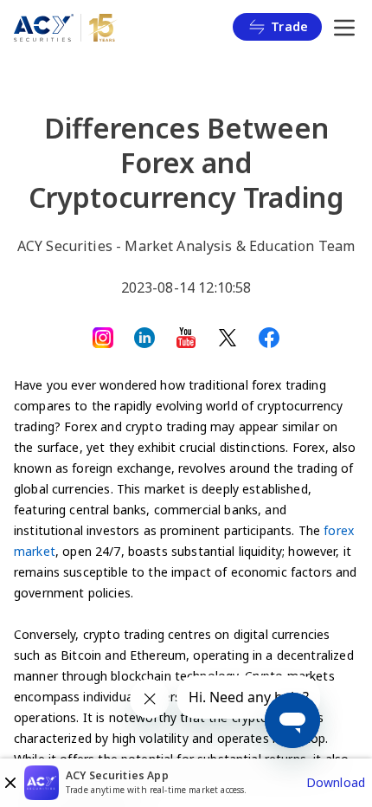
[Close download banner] (10, 783)
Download (335, 782)
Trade (289, 26)
